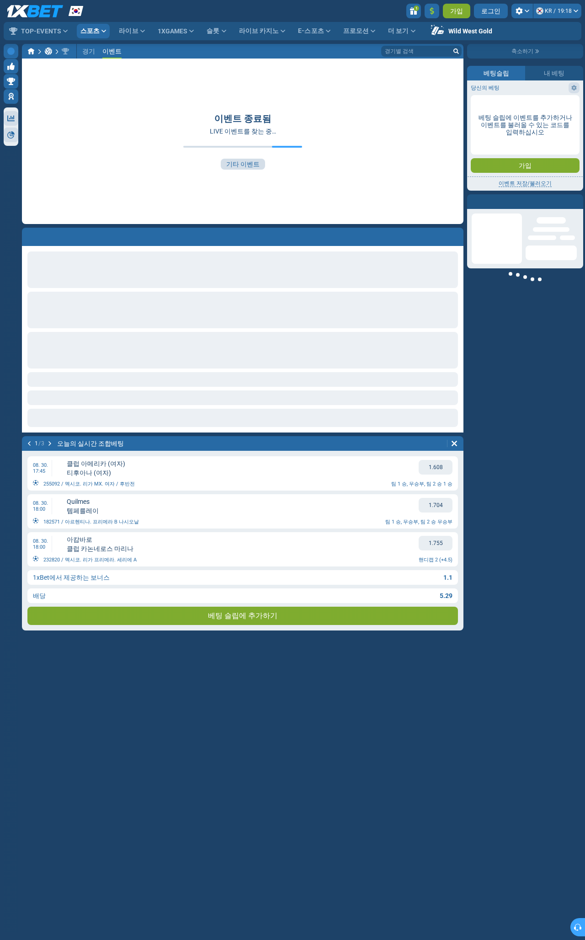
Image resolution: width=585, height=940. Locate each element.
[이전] (29, 443)
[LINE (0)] (31, 51)
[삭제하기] (454, 443)
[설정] (522, 11)
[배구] (48, 51)
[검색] (456, 51)
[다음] (49, 443)
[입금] (432, 11)
